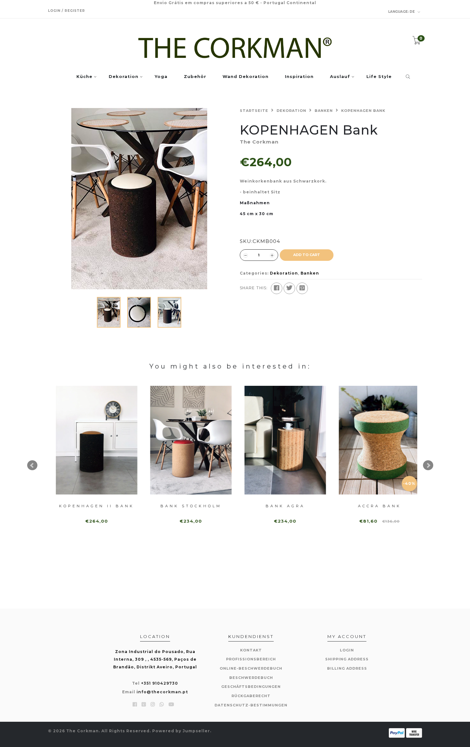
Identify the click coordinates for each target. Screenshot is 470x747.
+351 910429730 (159, 683)
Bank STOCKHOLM (184, 506)
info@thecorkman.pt (162, 691)
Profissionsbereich (251, 659)
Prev (32, 465)
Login (347, 650)
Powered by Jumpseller (181, 730)
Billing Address (347, 668)
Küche (84, 76)
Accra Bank (373, 506)
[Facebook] (276, 288)
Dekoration (123, 76)
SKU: (246, 241)
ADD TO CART (306, 255)
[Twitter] (289, 288)
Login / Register (66, 11)
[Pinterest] (302, 288)
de (402, 12)
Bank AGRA (279, 506)
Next (428, 465)
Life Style (379, 76)
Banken (324, 110)
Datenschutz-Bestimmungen (251, 705)
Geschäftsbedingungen (251, 686)
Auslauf (340, 76)
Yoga (161, 76)
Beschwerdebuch (251, 677)
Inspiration (299, 76)
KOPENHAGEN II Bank (90, 506)
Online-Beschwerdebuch (251, 668)
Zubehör (195, 76)
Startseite (254, 110)
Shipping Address (347, 659)
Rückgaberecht (250, 696)
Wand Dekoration (246, 76)
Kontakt (251, 650)
